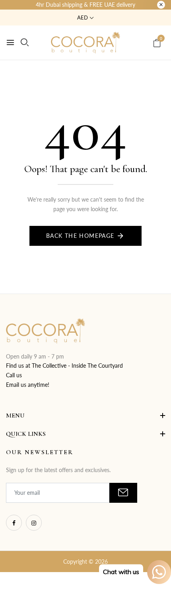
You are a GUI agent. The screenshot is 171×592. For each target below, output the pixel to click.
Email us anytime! (27, 384)
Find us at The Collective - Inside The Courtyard (64, 365)
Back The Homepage (80, 235)
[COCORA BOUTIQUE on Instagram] (34, 523)
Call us (14, 375)
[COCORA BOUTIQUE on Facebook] (14, 523)
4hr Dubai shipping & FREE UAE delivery (85, 4)
